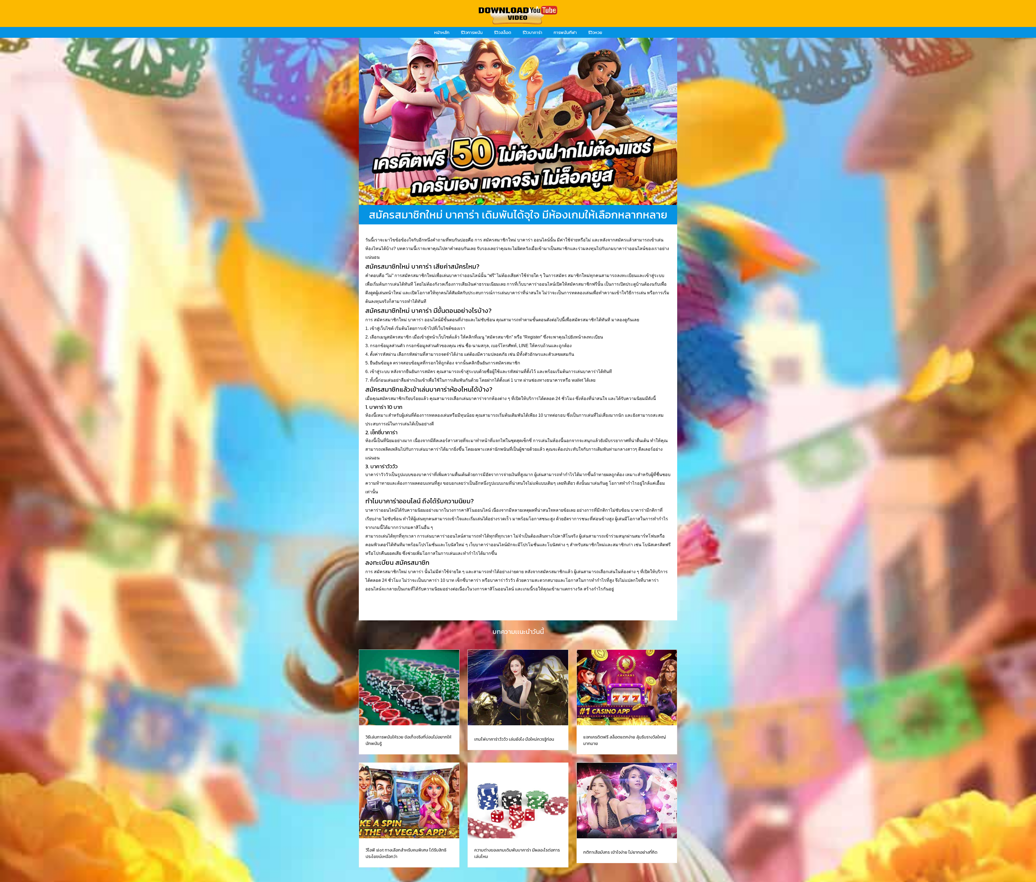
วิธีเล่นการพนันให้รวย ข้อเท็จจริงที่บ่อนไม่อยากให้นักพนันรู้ (408, 740)
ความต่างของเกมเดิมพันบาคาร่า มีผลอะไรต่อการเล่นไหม (517, 853)
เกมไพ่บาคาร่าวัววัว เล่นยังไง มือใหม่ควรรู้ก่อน (514, 739)
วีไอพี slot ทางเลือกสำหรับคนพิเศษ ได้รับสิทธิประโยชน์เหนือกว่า (406, 853)
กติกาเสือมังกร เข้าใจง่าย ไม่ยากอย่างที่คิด (620, 852)
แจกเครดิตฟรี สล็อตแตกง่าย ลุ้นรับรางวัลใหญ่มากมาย (624, 740)
